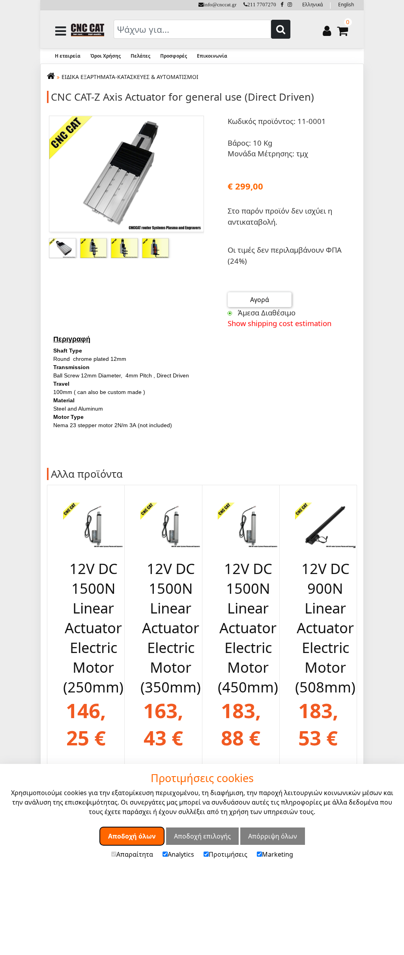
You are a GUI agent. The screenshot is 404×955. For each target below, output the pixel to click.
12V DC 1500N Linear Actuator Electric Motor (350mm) (170, 628)
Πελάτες (140, 56)
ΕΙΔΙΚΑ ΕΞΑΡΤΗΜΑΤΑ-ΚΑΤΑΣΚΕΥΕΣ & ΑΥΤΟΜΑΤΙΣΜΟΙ (130, 77)
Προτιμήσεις (228, 854)
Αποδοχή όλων (132, 836)
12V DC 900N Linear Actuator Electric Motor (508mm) (325, 628)
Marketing (277, 854)
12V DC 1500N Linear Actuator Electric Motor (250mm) (93, 628)
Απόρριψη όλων (272, 836)
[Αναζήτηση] (280, 29)
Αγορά (259, 299)
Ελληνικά (312, 4)
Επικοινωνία (212, 56)
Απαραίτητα (134, 854)
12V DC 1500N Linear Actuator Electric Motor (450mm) (248, 628)
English (346, 4)
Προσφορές (173, 56)
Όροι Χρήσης (105, 56)
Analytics (181, 854)
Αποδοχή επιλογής (202, 836)
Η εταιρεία (67, 56)
